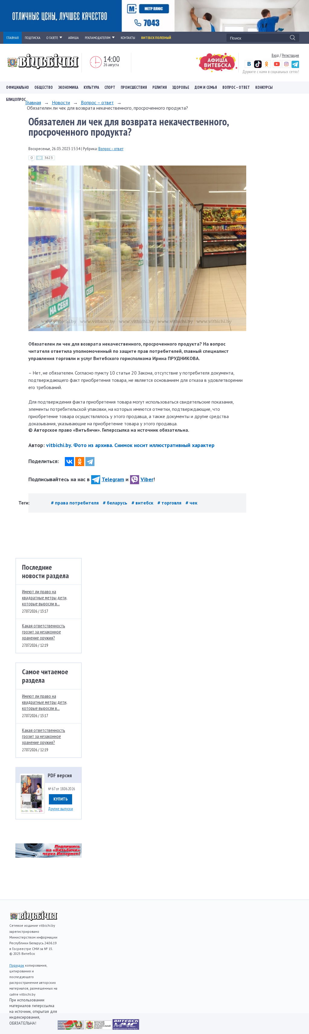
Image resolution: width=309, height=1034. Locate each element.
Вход (275, 55)
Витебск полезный (156, 37)
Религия (159, 87)
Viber (147, 479)
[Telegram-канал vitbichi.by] (295, 66)
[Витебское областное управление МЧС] (126, 1028)
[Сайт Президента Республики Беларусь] (71, 1028)
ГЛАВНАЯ (12, 37)
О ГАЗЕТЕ (52, 37)
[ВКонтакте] (69, 461)
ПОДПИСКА (32, 37)
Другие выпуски (60, 808)
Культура (91, 87)
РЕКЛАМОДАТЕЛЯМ (97, 37)
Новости (61, 102)
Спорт (109, 87)
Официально (17, 87)
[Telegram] (89, 461)
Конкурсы (263, 87)
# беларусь (116, 503)
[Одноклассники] (79, 461)
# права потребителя (75, 503)
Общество (43, 87)
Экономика (68, 87)
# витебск (143, 503)
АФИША (73, 37)
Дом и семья (206, 87)
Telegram (113, 479)
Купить (60, 799)
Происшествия (134, 87)
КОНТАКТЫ (128, 37)
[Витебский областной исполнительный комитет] (99, 1028)
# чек (191, 503)
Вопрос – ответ (236, 87)
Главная (33, 102)
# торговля (170, 503)
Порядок (16, 965)
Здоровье (180, 87)
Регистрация (290, 55)
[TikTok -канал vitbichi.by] (258, 66)
